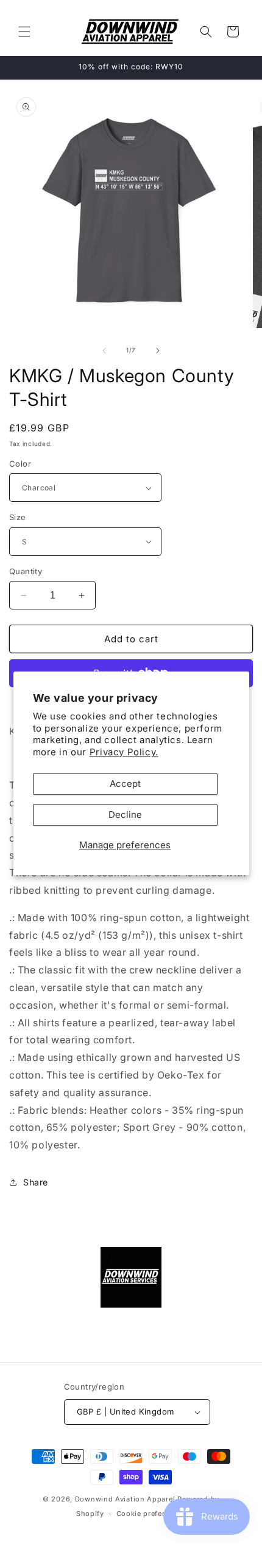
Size (17, 517)
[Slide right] (157, 350)
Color (20, 463)
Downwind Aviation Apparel (125, 1499)
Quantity (25, 571)
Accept (125, 784)
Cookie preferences (151, 1513)
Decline (125, 815)
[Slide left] (104, 350)
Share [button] (35, 1182)
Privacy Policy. (124, 752)
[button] (24, 31)
